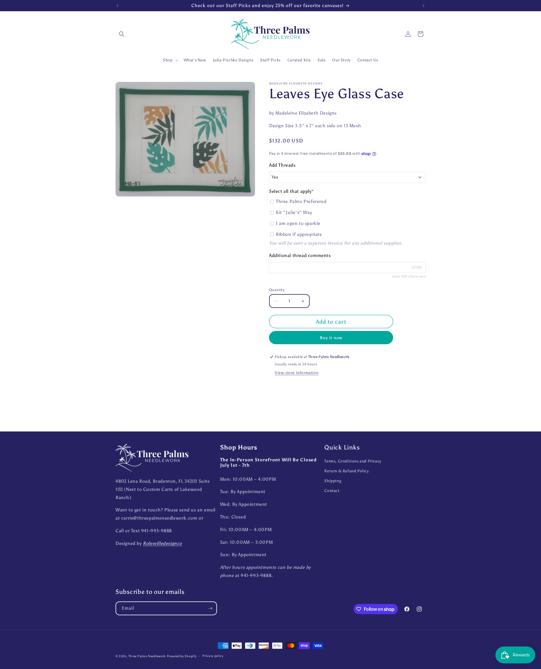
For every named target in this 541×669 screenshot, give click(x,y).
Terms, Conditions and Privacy (352, 461)
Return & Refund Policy (346, 471)
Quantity (277, 290)
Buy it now (331, 338)
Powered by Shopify (182, 656)
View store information (296, 373)
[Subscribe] (210, 608)
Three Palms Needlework (147, 656)
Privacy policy (212, 656)
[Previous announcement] (117, 5)
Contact (331, 490)
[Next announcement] (423, 5)
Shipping (332, 480)
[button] (122, 34)
